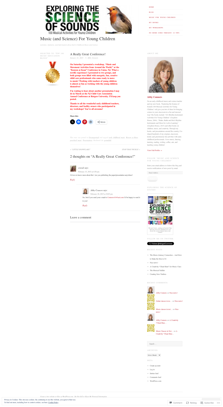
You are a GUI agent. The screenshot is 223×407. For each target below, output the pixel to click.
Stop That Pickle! (131, 149)
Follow (152, 179)
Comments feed (155, 377)
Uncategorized (94, 137)
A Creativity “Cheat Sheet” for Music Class (165, 266)
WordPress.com (155, 381)
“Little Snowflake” (80, 149)
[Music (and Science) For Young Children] (90, 33)
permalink (107, 140)
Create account (155, 365)
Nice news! (154, 262)
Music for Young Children (162, 17)
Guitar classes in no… (164, 301)
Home (151, 7)
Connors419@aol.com (115, 197)
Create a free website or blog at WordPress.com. (57, 396)
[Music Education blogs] (52, 86)
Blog (151, 12)
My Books (154, 22)
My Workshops (156, 28)
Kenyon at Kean (132, 137)
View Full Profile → (154, 150)
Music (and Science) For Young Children (77, 38)
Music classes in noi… (164, 309)
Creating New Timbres (158, 274)
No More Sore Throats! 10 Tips (164, 33)
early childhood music (117, 137)
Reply (72, 179)
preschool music (76, 140)
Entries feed (154, 373)
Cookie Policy (53, 402)
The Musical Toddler (157, 270)
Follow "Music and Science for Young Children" (163, 159)
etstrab (81, 167)
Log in (152, 369)
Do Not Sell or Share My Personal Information (90, 396)
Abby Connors (93, 58)
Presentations (87, 140)
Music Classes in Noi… (164, 331)
